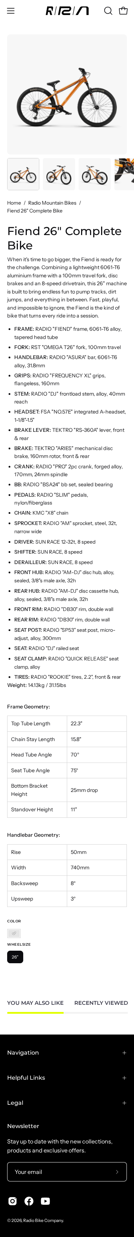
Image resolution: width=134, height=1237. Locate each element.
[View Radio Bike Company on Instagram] (12, 1201)
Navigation (23, 1052)
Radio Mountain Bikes (52, 203)
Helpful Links (26, 1077)
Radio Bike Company (43, 1220)
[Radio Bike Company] (67, 10)
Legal (15, 1102)
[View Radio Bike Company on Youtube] (45, 1201)
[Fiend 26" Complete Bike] (23, 174)
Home (14, 203)
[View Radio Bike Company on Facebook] (29, 1201)
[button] (108, 11)
